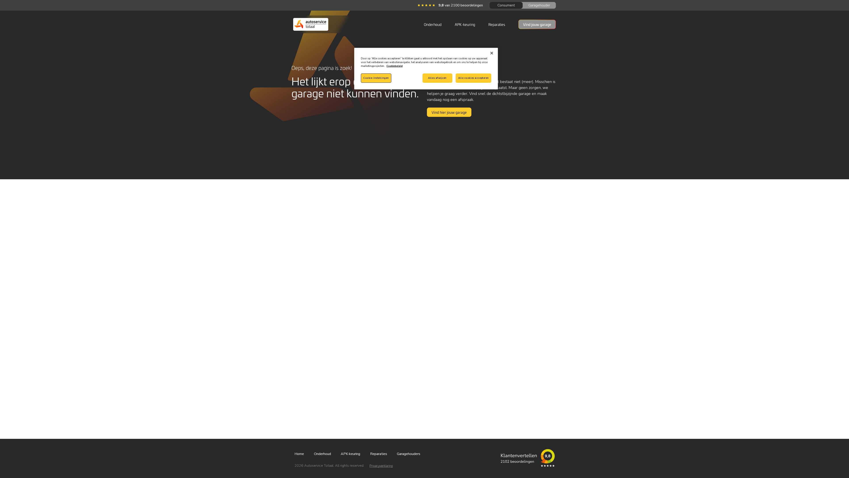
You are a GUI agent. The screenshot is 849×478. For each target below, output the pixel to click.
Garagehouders (408, 453)
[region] (426, 68)
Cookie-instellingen (376, 78)
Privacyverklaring (381, 466)
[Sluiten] (492, 53)
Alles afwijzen (437, 78)
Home (299, 453)
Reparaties (496, 24)
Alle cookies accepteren (473, 78)
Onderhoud (433, 24)
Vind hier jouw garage (449, 112)
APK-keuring (465, 24)
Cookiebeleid (394, 66)
